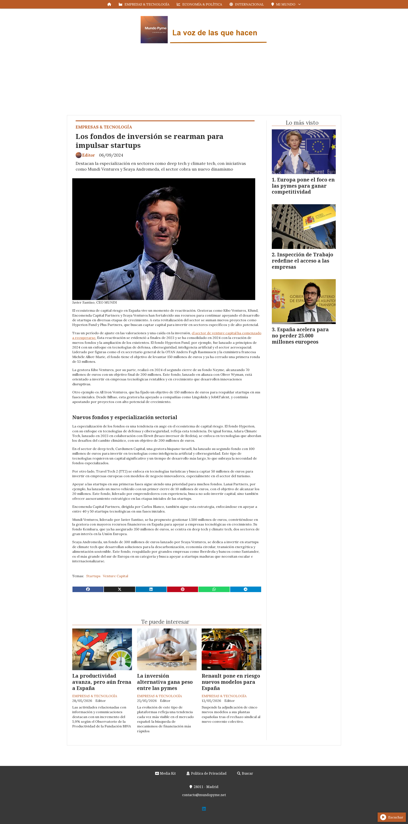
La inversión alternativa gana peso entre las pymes (165, 681)
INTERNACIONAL (249, 4)
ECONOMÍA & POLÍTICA (202, 4)
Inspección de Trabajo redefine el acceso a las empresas (302, 260)
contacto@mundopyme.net (204, 795)
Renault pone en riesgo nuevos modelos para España (231, 681)
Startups (93, 576)
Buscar (247, 773)
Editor (88, 155)
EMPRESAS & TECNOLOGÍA (147, 4)
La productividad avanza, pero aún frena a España (101, 681)
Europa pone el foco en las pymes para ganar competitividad (303, 185)
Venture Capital (115, 576)
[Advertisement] (204, 83)
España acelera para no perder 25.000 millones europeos (300, 335)
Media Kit (167, 773)
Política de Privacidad (208, 773)
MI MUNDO (285, 4)
